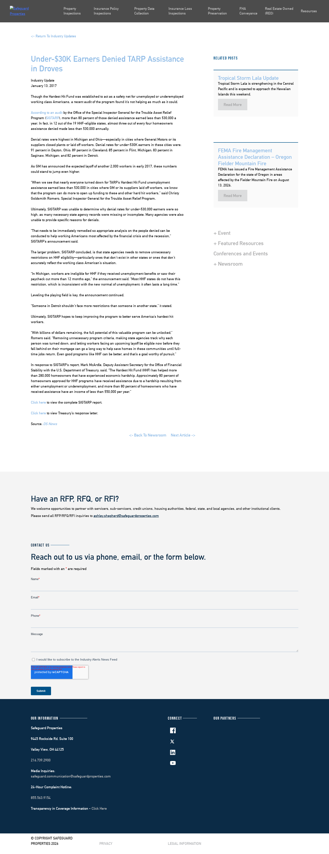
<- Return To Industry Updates (53, 36)
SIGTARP (52, 118)
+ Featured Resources (239, 243)
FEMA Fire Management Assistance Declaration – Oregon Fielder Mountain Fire (255, 156)
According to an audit (46, 112)
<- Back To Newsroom (147, 435)
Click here (38, 402)
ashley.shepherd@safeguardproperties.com (126, 516)
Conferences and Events (241, 253)
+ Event (222, 233)
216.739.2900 (41, 760)
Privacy (105, 843)
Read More (233, 104)
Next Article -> (183, 435)
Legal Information (184, 843)
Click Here (99, 808)
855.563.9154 (41, 798)
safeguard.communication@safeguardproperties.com (71, 776)
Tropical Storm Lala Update (248, 78)
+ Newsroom (228, 264)
